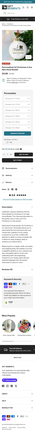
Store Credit (12, 427)
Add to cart (23, 154)
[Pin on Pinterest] (16, 189)
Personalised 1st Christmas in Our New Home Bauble (16, 25)
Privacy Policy (21, 427)
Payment (4, 427)
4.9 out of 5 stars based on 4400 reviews (17, 199)
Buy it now (17, 160)
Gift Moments (10, 424)
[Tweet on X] (8, 189)
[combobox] (17, 13)
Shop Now (28, 2)
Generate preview (17, 133)
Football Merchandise (24, 335)
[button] (27, 7)
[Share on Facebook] (12, 189)
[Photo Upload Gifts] (8, 326)
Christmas (10, 24)
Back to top (17, 357)
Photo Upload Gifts (9, 335)
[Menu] (32, 7)
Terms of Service (6, 429)
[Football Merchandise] (24, 326)
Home (3, 24)
